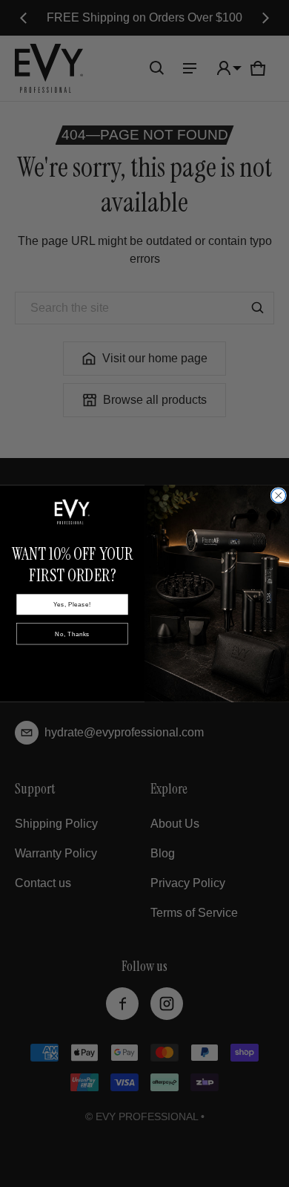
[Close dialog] (278, 495)
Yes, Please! (71, 604)
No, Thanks (72, 633)
